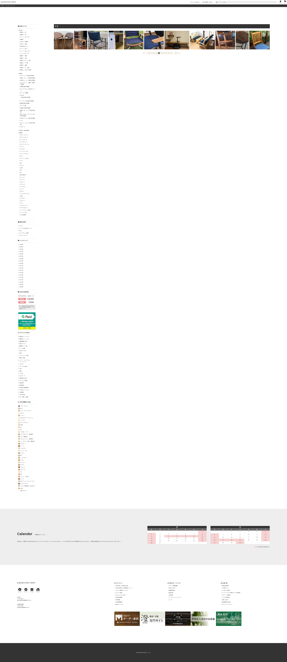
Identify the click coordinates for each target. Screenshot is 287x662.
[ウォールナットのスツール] (242, 31)
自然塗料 (21, 382)
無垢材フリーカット (24, 336)
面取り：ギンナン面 (25, 60)
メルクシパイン (24, 205)
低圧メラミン (22, 343)
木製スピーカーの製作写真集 (27, 80)
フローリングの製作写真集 (27, 75)
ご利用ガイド (225, 588)
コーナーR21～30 (24, 51)
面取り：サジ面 (24, 62)
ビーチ (22, 189)
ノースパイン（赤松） (25, 210)
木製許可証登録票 (23, 387)
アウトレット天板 (23, 355)
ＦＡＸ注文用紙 (226, 597)
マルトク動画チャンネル (121, 590)
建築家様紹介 (172, 590)
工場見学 (171, 595)
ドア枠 (21, 373)
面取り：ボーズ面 (24, 67)
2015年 (21, 270)
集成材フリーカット (24, 339)
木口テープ (22, 375)
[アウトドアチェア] (98, 31)
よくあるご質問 (226, 590)
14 (175, 53)
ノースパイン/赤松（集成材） (27, 441)
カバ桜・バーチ (24, 432)
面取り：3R (23, 32)
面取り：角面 (23, 65)
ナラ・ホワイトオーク (26, 410)
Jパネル (21, 364)
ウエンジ (22, 182)
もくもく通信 (118, 592)
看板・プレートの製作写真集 (27, 78)
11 (171, 53)
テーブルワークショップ (175, 597)
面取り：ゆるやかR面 (25, 69)
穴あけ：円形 (23, 44)
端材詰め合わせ (23, 378)
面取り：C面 (23, 58)
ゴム (21, 203)
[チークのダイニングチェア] (259, 31)
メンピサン (23, 186)
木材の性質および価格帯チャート (123, 588)
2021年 (21, 256)
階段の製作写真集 (24, 103)
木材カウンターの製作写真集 (27, 118)
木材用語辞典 (118, 602)
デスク (21, 226)
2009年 (21, 284)
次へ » (179, 53)
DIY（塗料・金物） (24, 397)
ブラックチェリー (24, 153)
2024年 (21, 249)
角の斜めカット (24, 46)
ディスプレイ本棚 (23, 233)
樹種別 (20, 132)
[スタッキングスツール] (64, 31)
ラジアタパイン (24, 207)
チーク (22, 146)
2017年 (21, 265)
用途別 (20, 73)
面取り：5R (23, 34)
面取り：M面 (23, 55)
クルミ (22, 165)
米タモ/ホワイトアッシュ (26, 417)
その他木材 (22, 394)
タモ (21, 156)
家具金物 (21, 385)
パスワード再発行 (226, 595)
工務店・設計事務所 (24, 130)
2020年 (21, 258)
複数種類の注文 (23, 341)
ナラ (21, 160)
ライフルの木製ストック (25, 228)
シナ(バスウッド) (24, 193)
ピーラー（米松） (24, 476)
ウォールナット (24, 135)
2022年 (21, 254)
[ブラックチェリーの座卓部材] (116, 31)
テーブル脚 (22, 348)
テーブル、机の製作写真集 (27, 101)
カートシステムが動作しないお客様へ (231, 592)
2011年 (21, 279)
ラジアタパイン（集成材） (27, 434)
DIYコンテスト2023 (120, 595)
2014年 (21, 272)
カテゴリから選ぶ (194, 2)
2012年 (21, 277)
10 (168, 53)
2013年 (21, 275)
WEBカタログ (172, 588)
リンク (170, 599)
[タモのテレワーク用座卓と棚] (176, 31)
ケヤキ (22, 460)
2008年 (21, 286)
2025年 (21, 246)
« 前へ (144, 53)
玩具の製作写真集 (25, 97)
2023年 (21, 251)
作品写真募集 (118, 597)
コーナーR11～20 (24, 37)
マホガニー (23, 149)
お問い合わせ (225, 599)
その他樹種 (23, 214)
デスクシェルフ (23, 235)
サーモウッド (23, 142)
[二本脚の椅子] (225, 31)
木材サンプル (22, 350)
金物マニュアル (119, 604)
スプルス (22, 198)
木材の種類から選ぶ (207, 2)
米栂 (21, 196)
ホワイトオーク (24, 137)
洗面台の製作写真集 (25, 108)
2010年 (21, 282)
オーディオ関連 (24, 92)
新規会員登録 (225, 585)
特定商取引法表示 (226, 602)
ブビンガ (22, 184)
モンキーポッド (24, 483)
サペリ (22, 479)
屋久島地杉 (23, 174)
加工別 (20, 30)
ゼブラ (22, 464)
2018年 (21, 263)
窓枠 (20, 371)
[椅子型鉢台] (80, 31)
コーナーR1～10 (24, 53)
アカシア (22, 200)
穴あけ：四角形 (24, 41)
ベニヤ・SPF (23, 212)
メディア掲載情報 (173, 585)
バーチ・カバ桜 (24, 158)
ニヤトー (22, 179)
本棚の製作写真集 (24, 86)
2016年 (21, 268)
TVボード (22, 126)
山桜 (21, 167)
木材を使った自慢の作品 (121, 585)
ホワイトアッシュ (24, 144)
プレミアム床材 (23, 366)
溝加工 (22, 39)
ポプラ (22, 191)
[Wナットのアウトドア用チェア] (134, 31)
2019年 (21, 261)
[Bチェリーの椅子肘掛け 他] (154, 31)
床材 (20, 353)
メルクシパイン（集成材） (27, 439)
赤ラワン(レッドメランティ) (27, 481)
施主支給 (171, 592)
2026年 (21, 244)
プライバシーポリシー (227, 604)
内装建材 (21, 392)
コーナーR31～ (24, 48)
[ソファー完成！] (202, 31)
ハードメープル (24, 151)
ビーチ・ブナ (23, 450)
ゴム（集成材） (24, 436)
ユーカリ (22, 177)
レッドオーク (23, 139)
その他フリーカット (24, 390)
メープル (22, 420)
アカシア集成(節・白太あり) (27, 486)
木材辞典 (117, 599)
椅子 (20, 230)
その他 (22, 95)
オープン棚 (23, 105)
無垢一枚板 (22, 357)
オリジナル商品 (23, 380)
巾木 (20, 368)
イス (21, 120)
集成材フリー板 (23, 346)
